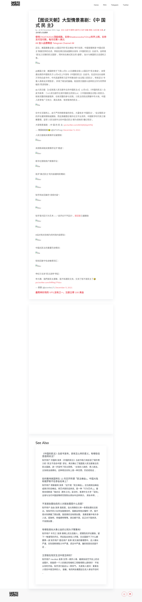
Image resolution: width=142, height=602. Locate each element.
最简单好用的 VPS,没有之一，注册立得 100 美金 (60, 292)
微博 (72, 30)
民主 (63, 30)
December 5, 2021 (71, 130)
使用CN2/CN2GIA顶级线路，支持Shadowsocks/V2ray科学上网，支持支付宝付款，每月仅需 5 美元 (71, 38)
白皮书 (67, 30)
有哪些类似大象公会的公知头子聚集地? (61, 529)
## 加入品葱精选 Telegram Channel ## (55, 43)
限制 (90, 30)
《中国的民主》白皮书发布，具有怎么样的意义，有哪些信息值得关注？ (71, 455)
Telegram (114, 5)
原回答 (78, 216)
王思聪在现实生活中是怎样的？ (57, 555)
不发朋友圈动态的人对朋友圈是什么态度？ (63, 503)
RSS (104, 5)
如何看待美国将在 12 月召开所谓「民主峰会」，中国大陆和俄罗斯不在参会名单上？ (70, 480)
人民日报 (96, 30)
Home (96, 5)
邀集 (86, 30)
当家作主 (77, 30)
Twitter (126, 5)
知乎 (83, 30)
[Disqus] (71, 341)
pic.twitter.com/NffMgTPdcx (48, 282)
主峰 (101, 30)
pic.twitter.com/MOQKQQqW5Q (78, 125)
